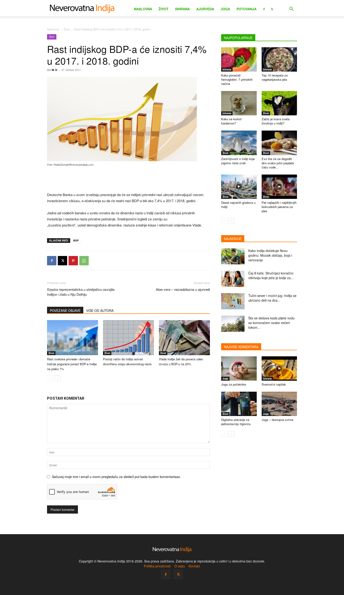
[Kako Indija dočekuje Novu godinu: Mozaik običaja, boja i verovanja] (233, 256)
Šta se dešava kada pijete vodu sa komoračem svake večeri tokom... (271, 323)
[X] (271, 8)
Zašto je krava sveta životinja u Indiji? (275, 121)
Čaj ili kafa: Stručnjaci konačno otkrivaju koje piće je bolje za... (270, 275)
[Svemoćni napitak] (279, 368)
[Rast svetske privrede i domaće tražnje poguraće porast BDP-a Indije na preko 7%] (72, 337)
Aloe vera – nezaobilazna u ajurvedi (183, 289)
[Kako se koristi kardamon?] (239, 103)
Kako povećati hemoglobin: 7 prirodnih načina (237, 79)
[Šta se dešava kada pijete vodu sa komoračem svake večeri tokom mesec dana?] (233, 324)
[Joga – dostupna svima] (279, 404)
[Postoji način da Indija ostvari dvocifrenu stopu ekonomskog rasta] (128, 337)
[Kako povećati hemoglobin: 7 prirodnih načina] (239, 59)
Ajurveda (205, 9)
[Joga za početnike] (239, 368)
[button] (291, 9)
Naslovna (143, 9)
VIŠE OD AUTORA (99, 310)
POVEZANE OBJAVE (65, 310)
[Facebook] (263, 8)
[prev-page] (50, 378)
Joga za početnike (233, 384)
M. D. (55, 70)
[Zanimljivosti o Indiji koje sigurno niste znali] (239, 143)
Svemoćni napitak (274, 384)
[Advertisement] (128, 180)
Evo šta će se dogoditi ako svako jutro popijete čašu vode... (278, 163)
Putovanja (246, 9)
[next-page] (57, 378)
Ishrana (182, 9)
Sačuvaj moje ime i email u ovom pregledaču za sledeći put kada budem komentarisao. (116, 476)
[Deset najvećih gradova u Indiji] (239, 187)
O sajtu (179, 566)
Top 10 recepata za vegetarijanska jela (275, 77)
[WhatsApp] (84, 260)
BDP (76, 240)
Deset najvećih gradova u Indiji (238, 204)
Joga (225, 9)
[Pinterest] (73, 260)
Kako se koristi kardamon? (231, 121)
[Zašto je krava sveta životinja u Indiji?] (279, 103)
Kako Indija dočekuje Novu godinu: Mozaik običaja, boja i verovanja (270, 255)
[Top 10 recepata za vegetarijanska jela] (279, 59)
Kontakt (194, 566)
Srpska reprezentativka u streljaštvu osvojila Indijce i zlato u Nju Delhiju (80, 292)
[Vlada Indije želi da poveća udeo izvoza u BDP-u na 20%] (184, 337)
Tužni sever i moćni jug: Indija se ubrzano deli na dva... (272, 298)
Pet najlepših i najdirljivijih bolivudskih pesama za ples (279, 206)
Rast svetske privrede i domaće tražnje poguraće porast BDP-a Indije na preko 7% (72, 364)
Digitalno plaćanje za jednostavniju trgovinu (236, 421)
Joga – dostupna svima (277, 419)
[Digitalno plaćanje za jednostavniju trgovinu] (239, 404)
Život (163, 9)
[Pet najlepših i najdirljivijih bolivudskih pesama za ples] (279, 187)
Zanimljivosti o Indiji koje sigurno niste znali (238, 161)
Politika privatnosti (157, 566)
